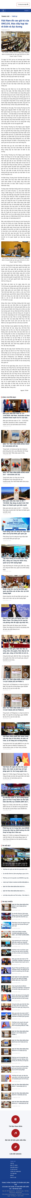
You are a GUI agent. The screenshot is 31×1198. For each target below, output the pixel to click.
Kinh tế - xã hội (13, 1165)
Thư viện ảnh (13, 1173)
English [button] (26, 10)
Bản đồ (12, 1175)
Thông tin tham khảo (15, 1171)
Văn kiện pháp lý (14, 1167)
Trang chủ (5, 16)
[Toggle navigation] (3, 10)
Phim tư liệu (13, 1177)
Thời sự (12, 1163)
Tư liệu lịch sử (13, 1169)
